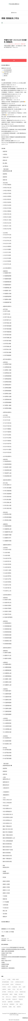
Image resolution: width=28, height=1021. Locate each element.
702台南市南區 (6, 555)
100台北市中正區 (7, 234)
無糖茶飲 (14, 996)
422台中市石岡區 (7, 437)
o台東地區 (5, 718)
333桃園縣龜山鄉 (7, 287)
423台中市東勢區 (7, 440)
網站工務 (5, 910)
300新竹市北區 (6, 314)
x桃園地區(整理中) (7, 306)
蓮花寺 (21, 1004)
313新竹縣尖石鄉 (7, 349)
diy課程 (8, 979)
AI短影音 (5, 154)
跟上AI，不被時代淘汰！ (7, 99)
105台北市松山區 (7, 240)
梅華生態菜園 (5, 994)
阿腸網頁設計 (25, 1017)
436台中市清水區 (7, 452)
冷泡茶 (12, 981)
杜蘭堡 (3, 962)
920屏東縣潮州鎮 (7, 629)
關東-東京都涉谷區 (7, 846)
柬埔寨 (4, 871)
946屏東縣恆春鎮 (7, 643)
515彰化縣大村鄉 (7, 505)
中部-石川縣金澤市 (7, 802)
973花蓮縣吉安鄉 (7, 699)
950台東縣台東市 (7, 720)
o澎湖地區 (5, 736)
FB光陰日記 (5, 907)
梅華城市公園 (22, 991)
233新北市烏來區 (7, 202)
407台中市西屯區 (7, 423)
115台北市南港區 (7, 261)
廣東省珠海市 (6, 785)
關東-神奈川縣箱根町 (8, 832)
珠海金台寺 (14, 999)
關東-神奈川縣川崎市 (8, 829)
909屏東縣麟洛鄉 (7, 626)
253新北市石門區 (7, 228)
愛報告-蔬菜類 (6, 881)
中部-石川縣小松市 (7, 799)
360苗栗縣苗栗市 (7, 384)
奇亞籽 (9, 986)
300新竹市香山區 (7, 317)
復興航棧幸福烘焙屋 (6, 86)
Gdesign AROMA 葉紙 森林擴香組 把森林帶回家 (13, 126)
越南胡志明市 (6, 867)
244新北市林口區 (7, 214)
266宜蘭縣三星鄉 (7, 679)
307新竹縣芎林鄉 (7, 334)
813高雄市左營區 (7, 599)
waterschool (10, 44)
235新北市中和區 (7, 208)
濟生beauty (8, 996)
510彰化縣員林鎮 (7, 496)
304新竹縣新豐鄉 (7, 326)
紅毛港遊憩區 (17, 1001)
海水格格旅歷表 (8, 70)
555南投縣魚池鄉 (7, 470)
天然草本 (4, 986)
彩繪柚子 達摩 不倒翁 (6, 953)
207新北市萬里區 (7, 184)
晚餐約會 (5, 899)
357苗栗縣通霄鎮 (7, 379)
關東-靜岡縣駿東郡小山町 (9, 838)
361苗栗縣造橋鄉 (7, 387)
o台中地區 (5, 415)
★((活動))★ (5, 166)
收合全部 (9, 68)
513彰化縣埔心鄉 (7, 502)
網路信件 (5, 916)
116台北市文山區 (7, 264)
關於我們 (11, 1019)
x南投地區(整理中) (7, 480)
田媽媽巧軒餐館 (5, 964)
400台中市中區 (6, 417)
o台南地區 (5, 547)
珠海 (3, 999)
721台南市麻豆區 (7, 567)
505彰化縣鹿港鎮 (7, 490)
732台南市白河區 (7, 585)
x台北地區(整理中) (7, 268)
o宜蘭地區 (5, 662)
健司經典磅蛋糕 (5, 981)
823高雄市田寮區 (7, 605)
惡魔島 (9, 989)
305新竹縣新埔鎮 (7, 329)
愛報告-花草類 (6, 887)
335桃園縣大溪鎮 (7, 293)
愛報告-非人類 (6, 890)
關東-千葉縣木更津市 (8, 835)
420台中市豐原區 (7, 431)
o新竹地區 (5, 309)
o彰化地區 (5, 483)
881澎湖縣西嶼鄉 (7, 741)
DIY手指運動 (6, 902)
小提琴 (23, 986)
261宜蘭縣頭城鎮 (7, 667)
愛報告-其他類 (6, 893)
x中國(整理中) (6, 792)
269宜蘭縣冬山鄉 (7, 685)
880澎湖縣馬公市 (7, 738)
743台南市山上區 (7, 590)
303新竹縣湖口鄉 (7, 323)
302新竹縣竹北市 (7, 320)
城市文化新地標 (5, 984)
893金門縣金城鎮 (7, 755)
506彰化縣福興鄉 (7, 493)
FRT (17, 1014)
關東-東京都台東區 (7, 861)
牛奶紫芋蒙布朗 (21, 996)
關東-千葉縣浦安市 (7, 858)
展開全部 (3, 68)
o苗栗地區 (5, 362)
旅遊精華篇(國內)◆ (7, 171)
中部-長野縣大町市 (7, 808)
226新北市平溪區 (7, 193)
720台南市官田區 (7, 564)
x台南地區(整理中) (7, 594)
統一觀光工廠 (5, 1004)
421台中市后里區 (7, 434)
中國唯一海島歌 (15, 979)
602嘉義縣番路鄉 (7, 526)
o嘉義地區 (5, 524)
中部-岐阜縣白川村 (7, 823)
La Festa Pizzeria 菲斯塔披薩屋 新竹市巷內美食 (12, 947)
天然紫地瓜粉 (18, 984)
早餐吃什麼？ (23, 44)
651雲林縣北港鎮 (7, 520)
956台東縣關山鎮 (7, 729)
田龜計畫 (21, 999)
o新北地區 (5, 182)
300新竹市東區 (6, 311)
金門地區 (5, 747)
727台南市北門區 (7, 579)
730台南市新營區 (7, 582)
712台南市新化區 (7, 561)
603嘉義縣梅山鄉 (7, 529)
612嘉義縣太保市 (7, 537)
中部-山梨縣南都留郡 (8, 841)
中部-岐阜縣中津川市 (8, 814)
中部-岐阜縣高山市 (7, 820)
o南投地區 (5, 459)
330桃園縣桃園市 (7, 284)
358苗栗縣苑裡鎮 (7, 381)
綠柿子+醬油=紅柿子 (6, 960)
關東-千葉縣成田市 (7, 826)
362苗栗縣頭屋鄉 (7, 390)
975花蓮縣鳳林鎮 (7, 705)
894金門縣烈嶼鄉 (7, 758)
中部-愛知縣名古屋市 (8, 817)
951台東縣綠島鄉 (7, 723)
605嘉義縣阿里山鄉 (7, 532)
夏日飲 (12, 984)
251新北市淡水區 (7, 223)
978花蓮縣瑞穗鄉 (7, 714)
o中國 (4, 777)
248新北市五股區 (7, 217)
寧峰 (20, 986)
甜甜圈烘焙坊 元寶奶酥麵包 (8, 968)
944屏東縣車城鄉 (7, 638)
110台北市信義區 (7, 249)
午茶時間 (5, 896)
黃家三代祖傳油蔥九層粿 (7, 140)
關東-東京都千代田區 (8, 849)
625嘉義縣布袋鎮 (7, 540)
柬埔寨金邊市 (6, 873)
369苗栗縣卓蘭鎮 (7, 408)
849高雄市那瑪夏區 (7, 617)
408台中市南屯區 (7, 426)
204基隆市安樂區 (7, 658)
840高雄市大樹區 (7, 611)
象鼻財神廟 (4, 1006)
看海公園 (4, 1001)
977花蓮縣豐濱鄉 (7, 711)
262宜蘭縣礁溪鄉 (7, 670)
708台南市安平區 (7, 558)
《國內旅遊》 (6, 169)
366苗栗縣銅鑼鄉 (7, 402)
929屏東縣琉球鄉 (7, 635)
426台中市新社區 (7, 446)
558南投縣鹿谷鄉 (7, 476)
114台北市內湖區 (7, 258)
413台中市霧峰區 (7, 429)
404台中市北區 (6, 420)
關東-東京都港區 (7, 852)
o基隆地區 (5, 650)
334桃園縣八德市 (7, 290)
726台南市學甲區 (7, 576)
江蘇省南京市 (6, 788)
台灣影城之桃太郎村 (19, 981)
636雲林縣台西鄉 (7, 514)
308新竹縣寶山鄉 (7, 337)
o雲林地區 (5, 512)
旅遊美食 (5, 177)
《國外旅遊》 (6, 763)
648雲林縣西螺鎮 (7, 517)
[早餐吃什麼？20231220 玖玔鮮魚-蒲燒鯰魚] (14, 23)
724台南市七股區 (7, 570)
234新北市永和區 (7, 205)
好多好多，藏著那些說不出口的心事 (10, 120)
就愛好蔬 (5, 151)
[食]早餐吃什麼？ (8, 72)
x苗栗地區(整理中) (7, 412)
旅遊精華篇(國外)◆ (7, 765)
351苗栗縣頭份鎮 (7, 367)
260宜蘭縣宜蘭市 (7, 664)
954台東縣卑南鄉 (7, 726)
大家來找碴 (5, 904)
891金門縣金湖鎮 (7, 749)
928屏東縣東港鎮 (7, 632)
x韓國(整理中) (6, 795)
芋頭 (17, 1004)
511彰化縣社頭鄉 (7, 499)
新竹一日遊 (19, 989)
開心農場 (5, 163)
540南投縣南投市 (7, 461)
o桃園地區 (5, 271)
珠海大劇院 (8, 999)
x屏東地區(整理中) (7, 647)
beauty (3, 979)
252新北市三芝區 (7, 226)
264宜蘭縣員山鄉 (7, 673)
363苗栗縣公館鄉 (7, 393)
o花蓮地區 (5, 689)
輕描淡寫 (6, 73)
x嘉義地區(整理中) (7, 544)
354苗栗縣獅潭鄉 (7, 376)
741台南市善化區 (7, 588)
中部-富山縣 (6, 805)
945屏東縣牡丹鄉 (7, 640)
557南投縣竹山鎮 (7, 473)
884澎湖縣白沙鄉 (7, 743)
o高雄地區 (5, 597)
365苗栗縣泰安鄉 (7, 399)
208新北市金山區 (7, 187)
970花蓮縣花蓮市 (7, 690)
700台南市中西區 (7, 549)
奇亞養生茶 (14, 986)
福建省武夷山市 (6, 779)
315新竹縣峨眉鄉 (7, 355)
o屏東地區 (5, 621)
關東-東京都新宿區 (7, 843)
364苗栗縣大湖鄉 (7, 396)
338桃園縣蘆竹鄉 (7, 302)
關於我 (5, 75)
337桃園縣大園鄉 (7, 299)
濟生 (3, 996)
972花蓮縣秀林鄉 (7, 696)
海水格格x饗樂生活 (5, 921)
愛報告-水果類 (6, 884)
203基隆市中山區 (7, 655)
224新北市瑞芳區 (7, 190)
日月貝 (16, 991)
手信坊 (13, 989)
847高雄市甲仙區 (7, 614)
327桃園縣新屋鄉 (7, 278)
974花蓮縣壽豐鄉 (7, 702)
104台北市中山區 (7, 237)
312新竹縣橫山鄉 (7, 346)
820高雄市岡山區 (7, 602)
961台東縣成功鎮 (7, 732)
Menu (15, 12)
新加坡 (4, 877)
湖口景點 (21, 994)
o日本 (4, 797)
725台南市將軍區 (7, 573)
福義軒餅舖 (10, 1001)
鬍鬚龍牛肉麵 (4, 966)
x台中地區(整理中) (7, 456)
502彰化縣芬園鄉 (7, 487)
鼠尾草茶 (19, 1006)
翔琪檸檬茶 (12, 1004)
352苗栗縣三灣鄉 (7, 370)
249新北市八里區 (7, 220)
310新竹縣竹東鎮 (7, 340)
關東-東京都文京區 (7, 855)
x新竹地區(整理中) (7, 359)
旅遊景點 (5, 174)
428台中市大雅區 (7, 449)
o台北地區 (5, 232)
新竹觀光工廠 (10, 991)
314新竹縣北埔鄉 (7, 352)
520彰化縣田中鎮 (7, 508)
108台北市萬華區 (7, 246)
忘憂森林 (4, 989)
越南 (4, 865)
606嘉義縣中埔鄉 (7, 535)
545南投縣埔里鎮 (7, 464)
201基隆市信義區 (7, 652)
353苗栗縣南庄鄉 (7, 373)
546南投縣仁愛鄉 (7, 467)
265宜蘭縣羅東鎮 (7, 676)
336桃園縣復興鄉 (7, 296)
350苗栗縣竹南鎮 (7, 364)
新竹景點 (4, 991)
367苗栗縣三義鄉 (7, 405)
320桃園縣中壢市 (7, 273)
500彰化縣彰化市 (7, 484)
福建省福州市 (6, 782)
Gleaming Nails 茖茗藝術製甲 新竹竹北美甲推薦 (12, 142)
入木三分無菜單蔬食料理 (7, 96)
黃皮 (14, 1006)
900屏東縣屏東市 (7, 623)
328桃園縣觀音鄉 (7, 281)
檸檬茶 (11, 994)
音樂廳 (10, 1006)
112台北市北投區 (7, 255)
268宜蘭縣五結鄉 (7, 682)
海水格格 (5, 913)
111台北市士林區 (7, 252)
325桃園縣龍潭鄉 (7, 276)
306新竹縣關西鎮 (7, 331)
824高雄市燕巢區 (7, 608)
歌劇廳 (15, 994)
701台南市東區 (6, 552)
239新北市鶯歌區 (7, 211)
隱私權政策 (16, 1019)
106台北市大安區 (7, 243)
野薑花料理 (4, 955)
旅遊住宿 (5, 179)
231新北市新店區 (7, 199)
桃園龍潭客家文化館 (6, 98)
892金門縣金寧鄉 (7, 752)
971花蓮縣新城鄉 (7, 693)
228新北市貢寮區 (7, 196)
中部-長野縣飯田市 (7, 811)
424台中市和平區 (7, 443)
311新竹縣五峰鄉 (7, 343)
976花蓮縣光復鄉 (7, 708)
